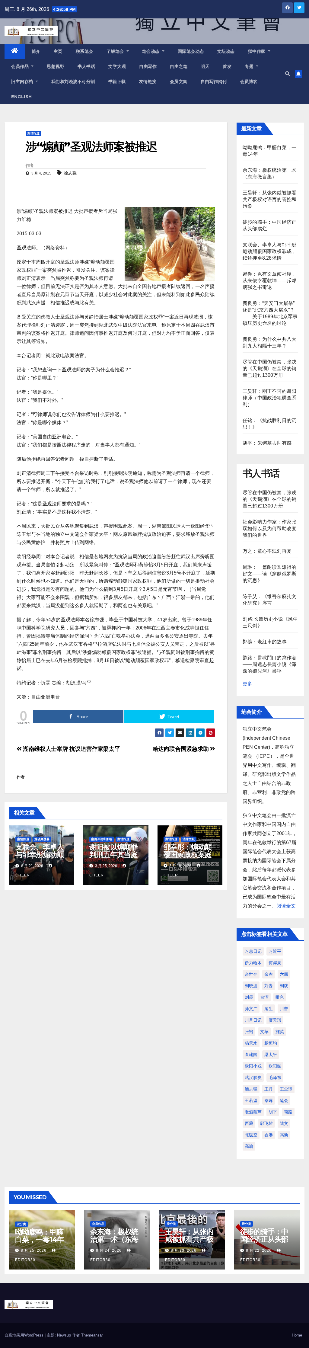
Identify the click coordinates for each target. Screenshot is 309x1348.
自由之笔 (178, 66)
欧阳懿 (275, 1066)
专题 (250, 66)
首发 (227, 66)
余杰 (268, 974)
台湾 (264, 997)
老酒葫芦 (253, 1111)
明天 (205, 66)
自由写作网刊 (214, 81)
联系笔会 (84, 51)
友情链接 (148, 81)
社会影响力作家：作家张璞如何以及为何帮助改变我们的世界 (269, 528)
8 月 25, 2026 (33, 1250)
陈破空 (251, 1134)
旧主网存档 (22, 81)
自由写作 (148, 66)
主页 (58, 51)
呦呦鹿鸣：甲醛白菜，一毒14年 (39, 1236)
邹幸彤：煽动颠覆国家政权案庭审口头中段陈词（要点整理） (188, 858)
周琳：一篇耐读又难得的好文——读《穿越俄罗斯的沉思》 (269, 574)
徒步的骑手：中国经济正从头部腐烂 (264, 1239)
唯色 (280, 997)
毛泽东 (275, 1077)
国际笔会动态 (191, 51)
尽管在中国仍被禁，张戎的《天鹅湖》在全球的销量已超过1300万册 (269, 368)
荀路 (288, 1111)
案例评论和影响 (101, 839)
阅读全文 (286, 905)
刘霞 (249, 997)
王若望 (251, 1100)
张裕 (249, 1031)
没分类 (21, 1224)
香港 (268, 1134)
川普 (284, 1008)
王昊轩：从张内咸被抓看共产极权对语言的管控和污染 (269, 199)
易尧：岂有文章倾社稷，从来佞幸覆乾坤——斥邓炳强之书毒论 (269, 280)
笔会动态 (151, 51)
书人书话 (86, 66)
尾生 (268, 1008)
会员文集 (178, 81)
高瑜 (249, 1146)
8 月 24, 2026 (109, 1250)
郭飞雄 (266, 1123)
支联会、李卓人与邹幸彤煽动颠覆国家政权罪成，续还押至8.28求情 (269, 251)
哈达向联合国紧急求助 (181, 749)
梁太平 (270, 1054)
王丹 (268, 1089)
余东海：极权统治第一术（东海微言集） (114, 1239)
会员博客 (249, 81)
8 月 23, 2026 (183, 1250)
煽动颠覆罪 (41, 839)
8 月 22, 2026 (259, 1250)
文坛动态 (226, 51)
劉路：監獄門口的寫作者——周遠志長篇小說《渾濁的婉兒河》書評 (269, 664)
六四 (284, 974)
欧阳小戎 (253, 1066)
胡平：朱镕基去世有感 (267, 443)
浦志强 (251, 1089)
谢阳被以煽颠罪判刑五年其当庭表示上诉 (113, 854)
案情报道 (33, 133)
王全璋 (286, 1089)
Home (297, 1335)
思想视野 (55, 66)
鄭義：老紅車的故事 (265, 641)
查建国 (251, 1054)
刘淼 (268, 985)
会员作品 (20, 66)
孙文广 (251, 1008)
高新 (284, 1134)
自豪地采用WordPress (25, 1335)
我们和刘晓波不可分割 (73, 81)
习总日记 (253, 951)
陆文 (284, 1123)
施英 (280, 1031)
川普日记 (253, 1020)
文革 (264, 1031)
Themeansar (92, 1335)
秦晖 (268, 1100)
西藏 (249, 1123)
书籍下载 (117, 81)
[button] (287, 73)
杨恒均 (270, 1043)
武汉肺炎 (253, 1077)
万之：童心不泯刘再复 (267, 551)
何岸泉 (275, 962)
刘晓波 (251, 985)
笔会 (284, 1100)
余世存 (251, 974)
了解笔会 (116, 51)
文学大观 (117, 66)
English (21, 96)
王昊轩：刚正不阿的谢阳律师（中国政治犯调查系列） (269, 398)
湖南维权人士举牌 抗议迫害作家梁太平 (71, 749)
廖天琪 (275, 1020)
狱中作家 (257, 51)
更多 (247, 683)
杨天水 (251, 1043)
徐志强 (70, 173)
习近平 (275, 951)
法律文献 (189, 839)
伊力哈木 (253, 962)
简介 (36, 51)
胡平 (273, 1111)
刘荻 (284, 985)
